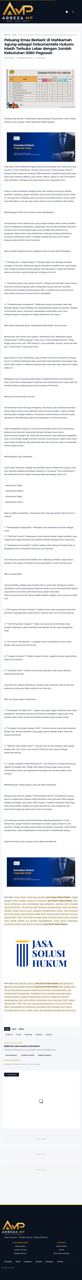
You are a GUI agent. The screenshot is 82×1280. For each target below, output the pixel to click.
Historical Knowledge (61, 1253)
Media (14, 35)
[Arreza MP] (18, 11)
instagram (28, 1261)
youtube (38, 1261)
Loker (14, 1029)
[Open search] (73, 11)
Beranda (7, 35)
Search (61, 1250)
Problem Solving (27, 1055)
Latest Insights (61, 1246)
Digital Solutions (44, 1055)
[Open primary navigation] (78, 12)
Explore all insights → (12, 1060)
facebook (8, 1261)
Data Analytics (11, 1055)
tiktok (17, 1261)
